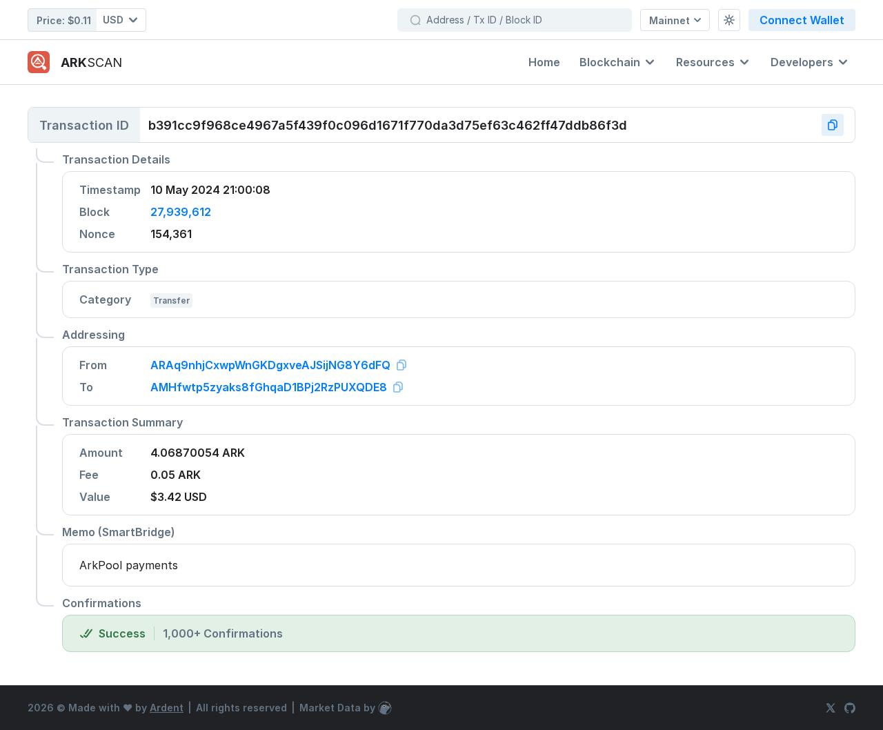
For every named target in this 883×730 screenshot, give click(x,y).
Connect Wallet (802, 20)
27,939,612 (180, 212)
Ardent (166, 707)
